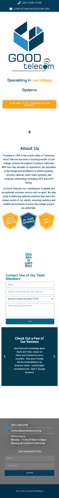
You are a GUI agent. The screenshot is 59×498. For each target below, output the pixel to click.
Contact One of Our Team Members (25, 277)
